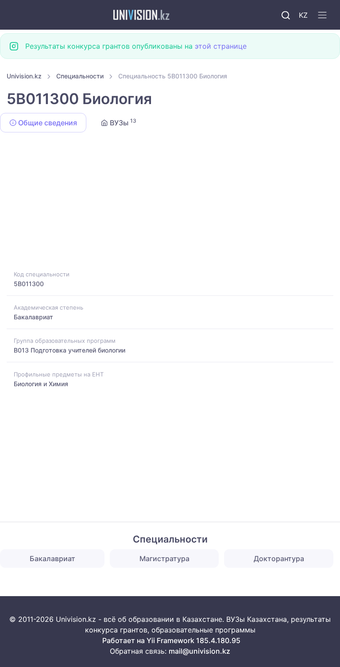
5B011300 (29, 283)
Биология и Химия (41, 384)
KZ (303, 15)
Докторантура (279, 558)
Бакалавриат (33, 317)
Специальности (80, 76)
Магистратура (164, 558)
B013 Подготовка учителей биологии (69, 350)
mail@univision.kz (199, 651)
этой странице (221, 46)
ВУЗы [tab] (122, 122)
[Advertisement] (170, 203)
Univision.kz (24, 76)
